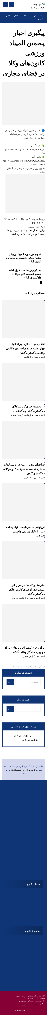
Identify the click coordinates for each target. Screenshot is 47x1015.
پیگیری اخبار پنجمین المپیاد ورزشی (29, 230)
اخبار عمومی (34, 226)
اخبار (42, 226)
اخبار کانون (28, 357)
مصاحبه (15, 598)
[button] (41, 239)
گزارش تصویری (17, 415)
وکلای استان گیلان (22, 735)
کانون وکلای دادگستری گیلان (25, 234)
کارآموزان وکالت (30, 740)
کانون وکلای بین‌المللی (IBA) (23, 770)
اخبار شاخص (39, 357)
